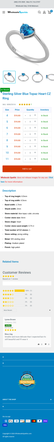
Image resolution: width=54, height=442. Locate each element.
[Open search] (39, 12)
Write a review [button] (27, 283)
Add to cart (27, 169)
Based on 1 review (10, 279)
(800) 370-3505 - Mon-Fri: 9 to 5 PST (27, 2)
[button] (25, 104)
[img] (27, 330)
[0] (49, 12)
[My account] (44, 12)
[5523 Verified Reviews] (27, 394)
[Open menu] (4, 12)
